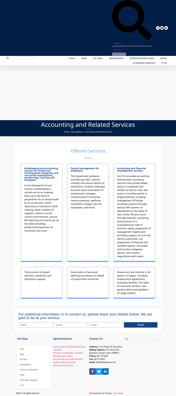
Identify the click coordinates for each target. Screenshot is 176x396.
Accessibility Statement (144, 62)
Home (72, 58)
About (84, 58)
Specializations (116, 58)
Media (163, 58)
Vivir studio (106, 393)
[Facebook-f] (158, 28)
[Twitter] (162, 28)
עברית (164, 62)
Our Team (98, 58)
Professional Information (142, 58)
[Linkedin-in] (166, 28)
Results (117, 49)
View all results (119, 54)
